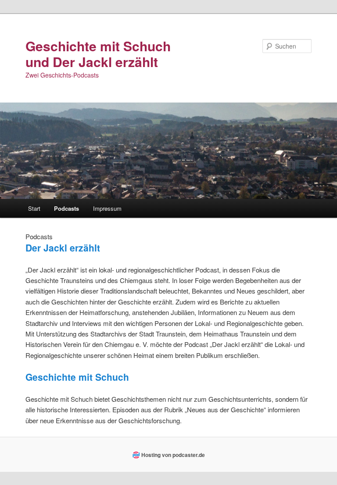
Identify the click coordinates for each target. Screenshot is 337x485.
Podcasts (66, 208)
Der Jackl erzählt (62, 247)
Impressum (107, 208)
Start (34, 208)
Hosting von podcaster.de (173, 455)
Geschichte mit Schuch (77, 376)
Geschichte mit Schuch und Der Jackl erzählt (98, 53)
